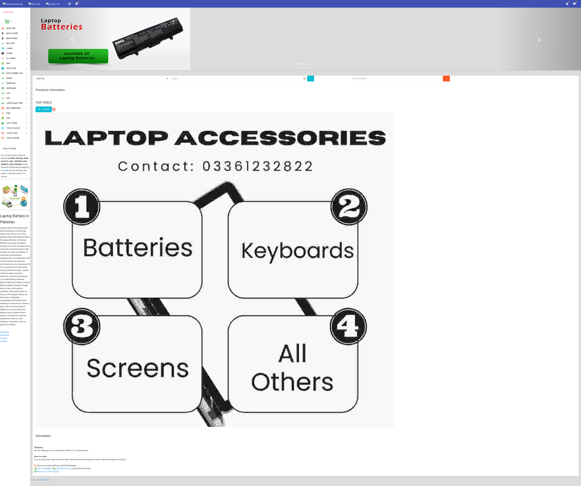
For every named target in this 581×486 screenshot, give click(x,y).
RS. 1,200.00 (43, 109)
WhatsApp (4, 332)
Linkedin (3, 341)
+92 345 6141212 (62, 468)
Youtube (3, 338)
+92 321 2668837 (44, 468)
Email (5, 170)
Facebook (4, 335)
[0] (11, 21)
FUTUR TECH (43, 480)
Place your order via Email (48, 471)
